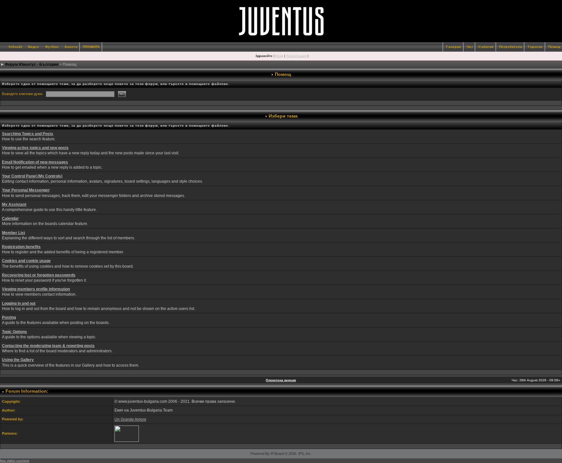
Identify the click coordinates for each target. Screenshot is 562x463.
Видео (33, 47)
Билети (71, 47)
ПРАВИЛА (91, 47)
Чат (470, 47)
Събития (486, 47)
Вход (279, 56)
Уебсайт (15, 47)
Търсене (535, 47)
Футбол (52, 47)
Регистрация (296, 56)
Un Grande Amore (130, 419)
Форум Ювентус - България (32, 64)
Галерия (453, 47)
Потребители (510, 47)
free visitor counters (14, 460)
